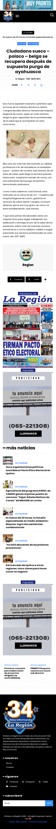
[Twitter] (28, 85)
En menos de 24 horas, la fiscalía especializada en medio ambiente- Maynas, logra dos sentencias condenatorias (27, 522)
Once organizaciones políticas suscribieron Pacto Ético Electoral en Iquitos (28, 470)
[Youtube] (7, 786)
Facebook (14, 782)
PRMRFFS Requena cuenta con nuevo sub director (40, 670)
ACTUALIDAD (33, 44)
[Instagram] (23, 782)
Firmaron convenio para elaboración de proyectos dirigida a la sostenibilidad (14, 673)
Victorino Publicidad (38, 821)
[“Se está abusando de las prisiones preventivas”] (8, 538)
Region (21, 79)
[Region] (28, 254)
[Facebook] (22, 85)
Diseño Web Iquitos (18, 821)
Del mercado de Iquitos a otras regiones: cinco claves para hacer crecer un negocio (26, 568)
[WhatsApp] (41, 85)
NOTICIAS (21, 44)
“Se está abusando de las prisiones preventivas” (29, 37)
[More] (45, 279)
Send (49, 803)
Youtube (13, 786)
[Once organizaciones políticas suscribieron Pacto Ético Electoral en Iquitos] (8, 461)
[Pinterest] (35, 85)
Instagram (30, 782)
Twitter (45, 782)
